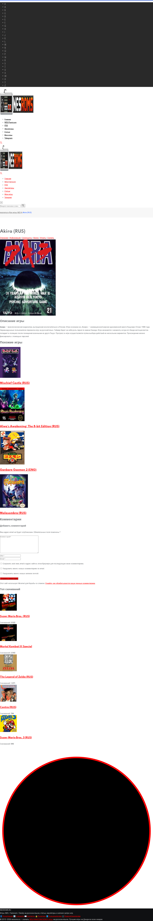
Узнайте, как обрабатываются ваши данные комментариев (70, 583)
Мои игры (8, 135)
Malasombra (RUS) (13, 513)
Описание (4, 238)
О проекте (18, 916)
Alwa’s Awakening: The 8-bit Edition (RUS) (29, 426)
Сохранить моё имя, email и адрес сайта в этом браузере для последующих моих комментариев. (43, 564)
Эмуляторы (9, 129)
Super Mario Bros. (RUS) (15, 616)
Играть (43, 238)
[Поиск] (1, 143)
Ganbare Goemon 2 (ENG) (18, 470)
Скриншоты (27, 238)
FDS (6, 126)
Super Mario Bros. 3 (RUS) (16, 737)
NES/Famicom (10, 123)
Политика (40, 916)
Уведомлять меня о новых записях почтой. (21, 573)
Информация (15, 238)
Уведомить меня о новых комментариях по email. (23, 569)
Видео (36, 238)
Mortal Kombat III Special (16, 646)
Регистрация (6, 916)
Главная (7, 119)
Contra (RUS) (8, 707)
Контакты (29, 916)
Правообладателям (71, 916)
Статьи (7, 132)
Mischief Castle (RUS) (15, 383)
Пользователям (53, 916)
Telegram (8, 138)
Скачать (50, 238)
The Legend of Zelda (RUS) (16, 677)
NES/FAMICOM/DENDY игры (41, 919)
